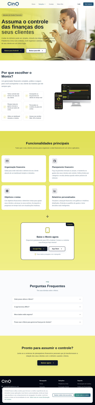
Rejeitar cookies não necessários (63, 395)
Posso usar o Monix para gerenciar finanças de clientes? (32, 322)
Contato (51, 4)
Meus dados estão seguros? (23, 314)
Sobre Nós (60, 4)
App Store (55, 249)
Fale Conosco (88, 4)
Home (33, 4)
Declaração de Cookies (84, 383)
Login (78, 4)
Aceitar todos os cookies (82, 395)
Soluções (41, 4)
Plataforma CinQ (63, 383)
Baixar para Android (11, 50)
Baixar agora (46, 363)
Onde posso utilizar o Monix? (23, 299)
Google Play (37, 249)
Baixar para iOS (34, 50)
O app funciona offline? (21, 307)
